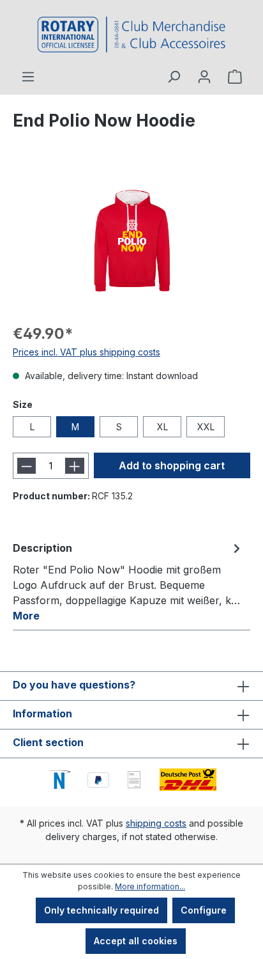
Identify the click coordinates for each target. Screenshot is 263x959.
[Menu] (28, 77)
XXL (205, 426)
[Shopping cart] (235, 77)
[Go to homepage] (131, 34)
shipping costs (156, 823)
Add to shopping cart (172, 465)
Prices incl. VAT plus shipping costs (86, 352)
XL (162, 426)
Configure (204, 910)
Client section (48, 742)
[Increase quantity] (74, 466)
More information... (150, 886)
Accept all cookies (135, 940)
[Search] (173, 77)
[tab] (128, 581)
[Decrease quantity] (26, 466)
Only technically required (101, 910)
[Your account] (204, 77)
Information (42, 713)
